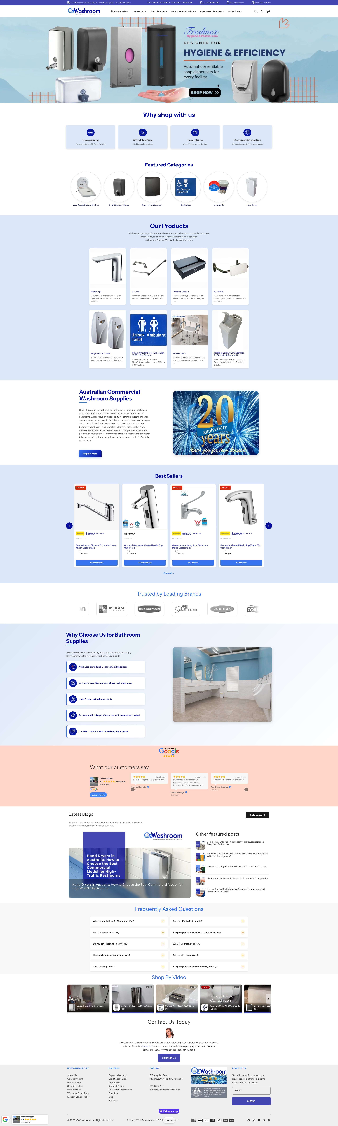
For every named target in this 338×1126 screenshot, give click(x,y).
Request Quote (116, 1086)
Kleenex (160, 240)
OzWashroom (83, 1120)
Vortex (168, 240)
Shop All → (169, 573)
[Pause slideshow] (185, 93)
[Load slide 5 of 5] (174, 93)
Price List (113, 1093)
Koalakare (177, 240)
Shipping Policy (75, 1086)
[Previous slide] (153, 93)
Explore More (90, 453)
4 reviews (174, 790)
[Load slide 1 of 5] (158, 93)
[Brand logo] (100, 609)
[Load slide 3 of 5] (166, 93)
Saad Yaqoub (176, 787)
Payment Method (117, 1075)
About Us (72, 1075)
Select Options (193, 562)
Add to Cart (96, 562)
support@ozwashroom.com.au (165, 1089)
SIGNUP (251, 1101)
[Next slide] (178, 93)
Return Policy (74, 1082)
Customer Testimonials (120, 1089)
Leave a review (98, 795)
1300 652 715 (156, 1086)
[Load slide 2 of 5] (162, 93)
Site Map (113, 1100)
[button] (120, 11)
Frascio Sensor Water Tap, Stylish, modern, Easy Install (94, 546)
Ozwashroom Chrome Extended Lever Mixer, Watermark (192, 546)
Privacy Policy (74, 1089)
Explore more (256, 815)
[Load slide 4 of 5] (170, 93)
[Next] (268, 525)
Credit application (118, 1078)
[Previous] (69, 525)
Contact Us (169, 1058)
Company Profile (76, 1078)
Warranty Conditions (78, 1093)
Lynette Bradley (218, 787)
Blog (111, 1096)
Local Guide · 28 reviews (220, 790)
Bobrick (152, 240)
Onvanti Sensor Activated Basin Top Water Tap (239, 546)
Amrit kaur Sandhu (139, 787)
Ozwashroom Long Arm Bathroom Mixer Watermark (142, 546)
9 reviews (134, 790)
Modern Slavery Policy (78, 1096)
